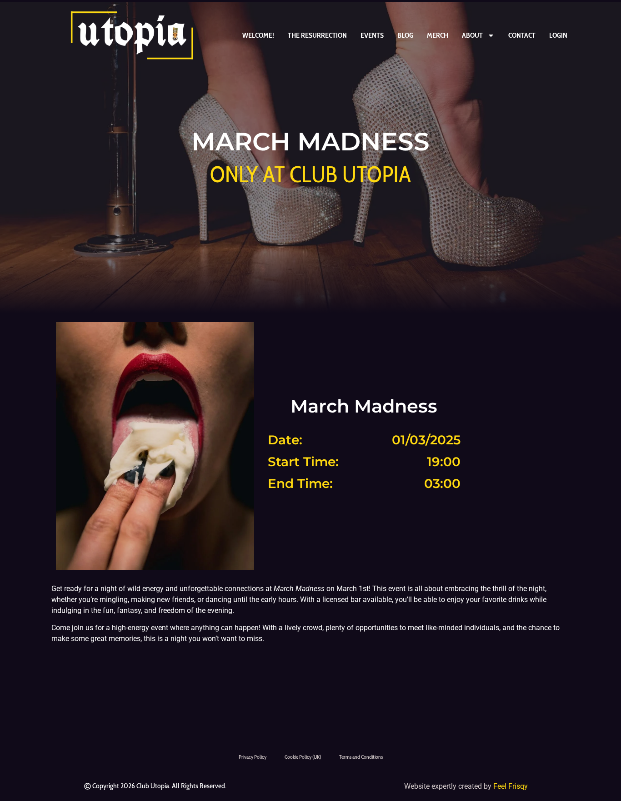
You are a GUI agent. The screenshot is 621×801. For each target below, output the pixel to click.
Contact (522, 35)
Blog (405, 35)
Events (372, 35)
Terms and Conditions (361, 756)
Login (558, 35)
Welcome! (258, 35)
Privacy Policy (252, 756)
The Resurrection (317, 35)
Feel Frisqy (510, 786)
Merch (437, 35)
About (472, 35)
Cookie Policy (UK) (303, 756)
